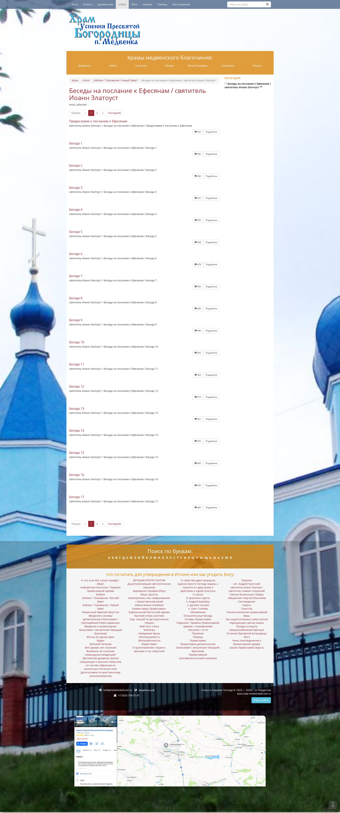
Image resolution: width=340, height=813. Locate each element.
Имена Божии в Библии (149, 605)
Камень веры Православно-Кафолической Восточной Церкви (149, 610)
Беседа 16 (76, 475)
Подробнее (211, 131)
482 (199, 153)
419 (199, 397)
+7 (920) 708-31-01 (129, 695)
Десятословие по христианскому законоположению (100, 674)
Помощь (162, 4)
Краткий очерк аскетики (149, 615)
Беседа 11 (76, 364)
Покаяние (198, 633)
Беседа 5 (75, 231)
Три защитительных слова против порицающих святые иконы (247, 621)
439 (199, 485)
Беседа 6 (75, 254)
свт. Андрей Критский (246, 583)
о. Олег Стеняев (198, 608)
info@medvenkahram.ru (117, 690)
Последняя (114, 113)
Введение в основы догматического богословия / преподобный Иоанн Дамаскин (100, 619)
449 (199, 308)
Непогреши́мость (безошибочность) (149, 638)
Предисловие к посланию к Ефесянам (98, 121)
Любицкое (228, 65)
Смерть (246, 605)
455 (199, 441)
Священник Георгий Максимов (247, 598)
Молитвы (149, 630)
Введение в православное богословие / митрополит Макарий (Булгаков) (100, 630)
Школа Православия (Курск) (247, 647)
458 (199, 242)
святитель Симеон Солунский (247, 591)
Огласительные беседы (198, 615)
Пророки (246, 580)
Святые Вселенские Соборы (247, 594)
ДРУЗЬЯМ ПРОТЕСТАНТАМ (149, 580)
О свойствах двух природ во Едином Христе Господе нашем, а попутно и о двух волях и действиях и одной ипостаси (198, 586)
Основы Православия (198, 619)
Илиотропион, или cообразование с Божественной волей (149, 599)
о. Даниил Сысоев (198, 605)
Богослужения (181, 4)
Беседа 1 (75, 143)
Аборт (100, 583)
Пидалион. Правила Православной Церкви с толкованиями (198, 624)
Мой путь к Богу (149, 626)
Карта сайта (261, 700)
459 (199, 220)
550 (199, 131)
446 (199, 330)
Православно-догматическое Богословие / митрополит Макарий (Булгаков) (197, 647)
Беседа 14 (76, 430)
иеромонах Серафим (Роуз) (149, 591)
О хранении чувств (198, 598)
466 (199, 176)
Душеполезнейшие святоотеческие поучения (149, 585)
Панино (257, 65)
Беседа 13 (76, 408)
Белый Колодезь (198, 65)
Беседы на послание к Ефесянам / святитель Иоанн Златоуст (248, 85)
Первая (75, 113)
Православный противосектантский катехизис (198, 656)
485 (199, 463)
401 (199, 418)
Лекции (147, 4)
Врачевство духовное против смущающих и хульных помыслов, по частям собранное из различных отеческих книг (100, 663)
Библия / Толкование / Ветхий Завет (100, 599)
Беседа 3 (75, 187)
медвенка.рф (146, 690)
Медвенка (84, 65)
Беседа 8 (75, 298)
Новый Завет (149, 644)
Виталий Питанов (100, 644)
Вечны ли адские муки (100, 637)
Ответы (87, 4)
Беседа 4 (75, 209)
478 (199, 264)
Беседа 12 (76, 386)
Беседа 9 (75, 320)
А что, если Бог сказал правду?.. (100, 580)
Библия (100, 594)
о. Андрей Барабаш (198, 601)
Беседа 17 (76, 497)
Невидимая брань (149, 633)
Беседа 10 (76, 342)
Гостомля (140, 65)
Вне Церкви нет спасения (100, 647)
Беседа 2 (75, 165)
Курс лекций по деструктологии (149, 619)
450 (199, 286)
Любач (113, 65)
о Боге (122, 4)
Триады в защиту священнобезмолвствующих (246, 628)
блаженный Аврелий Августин (100, 612)
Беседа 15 (76, 452)
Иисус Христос (149, 594)
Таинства (246, 608)
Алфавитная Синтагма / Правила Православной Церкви (100, 589)
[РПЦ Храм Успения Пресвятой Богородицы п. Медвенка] (170, 30)
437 (199, 198)
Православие (198, 640)
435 (199, 352)
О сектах (198, 594)
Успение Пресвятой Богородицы (247, 633)
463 (199, 374)
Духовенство (105, 4)
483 (199, 507)
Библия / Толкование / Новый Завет (115, 80)
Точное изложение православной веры (246, 613)
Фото (134, 4)
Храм (75, 4)
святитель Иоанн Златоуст (246, 587)
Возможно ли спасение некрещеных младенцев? (100, 652)
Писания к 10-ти (198, 630)
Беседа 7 (75, 276)
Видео (100, 640)
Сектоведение (246, 601)
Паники (169, 65)
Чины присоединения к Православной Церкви (246, 642)
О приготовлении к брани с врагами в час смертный (149, 649)
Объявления (198, 612)
